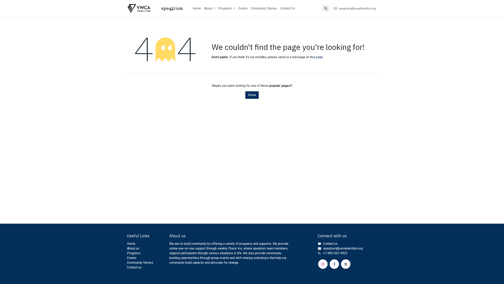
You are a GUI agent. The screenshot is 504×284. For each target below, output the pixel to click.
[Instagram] (323, 264)
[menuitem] (196, 8)
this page (316, 57)
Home (252, 95)
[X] (345, 264)
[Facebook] (334, 264)
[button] (326, 8)
